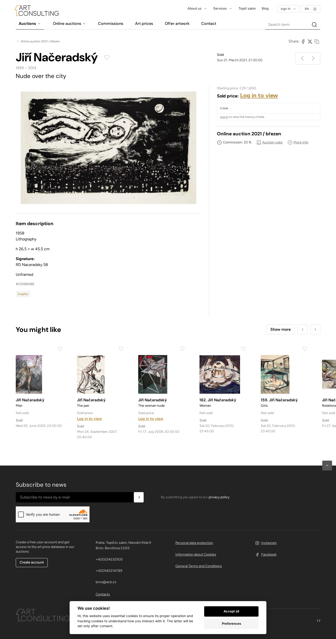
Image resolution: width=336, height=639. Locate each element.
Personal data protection (194, 543)
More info (300, 142)
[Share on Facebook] (303, 41)
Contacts (103, 594)
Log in (224, 117)
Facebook (268, 554)
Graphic (23, 294)
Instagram (269, 543)
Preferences (231, 623)
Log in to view (259, 95)
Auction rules (272, 142)
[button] (327, 465)
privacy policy (219, 497)
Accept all (231, 611)
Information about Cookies (195, 554)
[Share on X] (309, 41)
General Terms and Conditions (198, 566)
